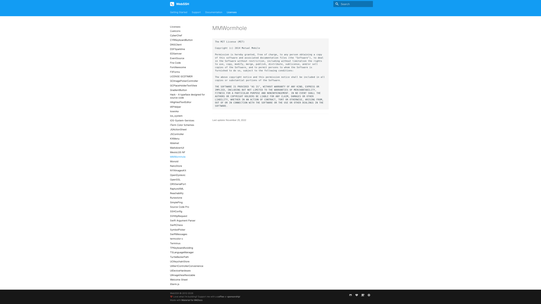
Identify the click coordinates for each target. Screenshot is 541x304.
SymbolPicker (177, 229)
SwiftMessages (178, 234)
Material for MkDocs (191, 300)
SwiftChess (176, 225)
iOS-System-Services (182, 120)
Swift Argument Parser (182, 220)
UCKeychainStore (179, 261)
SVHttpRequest (178, 216)
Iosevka (174, 111)
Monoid (174, 161)
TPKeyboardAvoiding (181, 247)
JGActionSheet (178, 129)
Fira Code (175, 62)
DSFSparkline (177, 49)
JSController (177, 134)
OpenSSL (175, 179)
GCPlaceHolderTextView (183, 85)
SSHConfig (176, 211)
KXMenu (174, 138)
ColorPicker (176, 26)
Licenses (232, 12)
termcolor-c (176, 238)
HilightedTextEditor (180, 102)
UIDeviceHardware (180, 270)
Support (196, 12)
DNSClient (176, 44)
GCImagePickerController (184, 81)
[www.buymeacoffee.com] (362, 295)
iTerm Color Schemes (182, 125)
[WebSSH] (172, 4)
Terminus (175, 243)
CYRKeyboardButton (181, 40)
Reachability (176, 193)
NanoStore (176, 166)
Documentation (213, 12)
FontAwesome (178, 67)
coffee (220, 296)
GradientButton (178, 90)
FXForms (175, 72)
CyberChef (176, 35)
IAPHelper (175, 106)
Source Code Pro (179, 206)
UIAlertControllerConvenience (186, 266)
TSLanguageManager (182, 252)
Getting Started (178, 12)
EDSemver (176, 53)
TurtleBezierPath (179, 257)
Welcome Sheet (179, 279)
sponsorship (233, 296)
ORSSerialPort (178, 184)
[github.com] (350, 295)
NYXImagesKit (178, 170)
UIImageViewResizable (182, 275)
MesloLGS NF (177, 152)
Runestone (176, 197)
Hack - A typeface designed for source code (187, 96)
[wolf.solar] (369, 295)
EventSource (177, 58)
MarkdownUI (177, 147)
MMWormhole (178, 156)
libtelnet (174, 143)
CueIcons (175, 31)
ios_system (176, 115)
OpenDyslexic (177, 175)
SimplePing (176, 202)
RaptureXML (177, 188)
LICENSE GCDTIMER (181, 76)
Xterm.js (174, 284)
